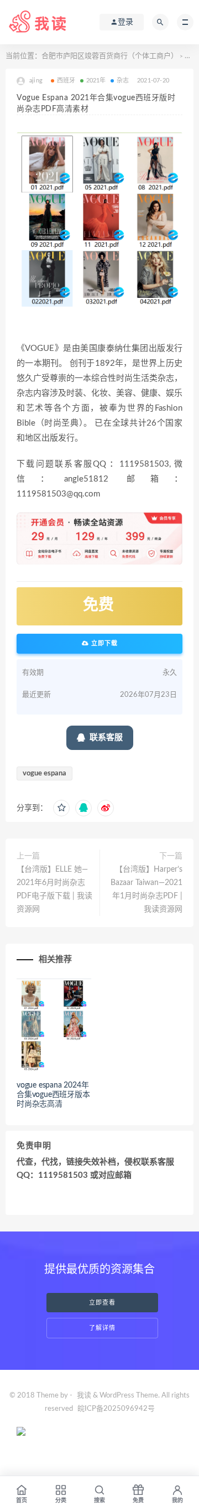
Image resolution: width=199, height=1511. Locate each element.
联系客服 (106, 737)
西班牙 (66, 80)
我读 (84, 1395)
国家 (192, 56)
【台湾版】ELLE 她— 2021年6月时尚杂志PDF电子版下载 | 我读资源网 (54, 889)
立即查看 (102, 1303)
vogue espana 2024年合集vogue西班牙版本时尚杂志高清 (53, 1094)
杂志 (123, 80)
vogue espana (44, 773)
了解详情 (102, 1328)
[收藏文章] (61, 808)
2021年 (96, 80)
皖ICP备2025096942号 (116, 1408)
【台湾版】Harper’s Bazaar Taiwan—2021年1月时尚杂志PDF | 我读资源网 (146, 889)
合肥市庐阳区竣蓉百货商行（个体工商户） (109, 56)
